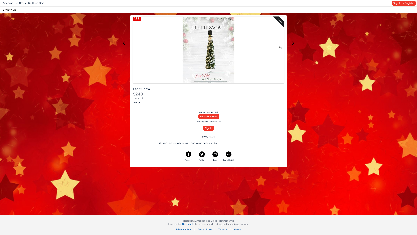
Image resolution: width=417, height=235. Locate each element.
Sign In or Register (403, 3)
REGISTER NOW (208, 116)
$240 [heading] (138, 94)
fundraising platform (237, 224)
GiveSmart (187, 224)
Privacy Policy (183, 229)
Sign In (208, 128)
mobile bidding (214, 224)
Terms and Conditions (229, 229)
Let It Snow (141, 89)
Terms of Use (205, 229)
